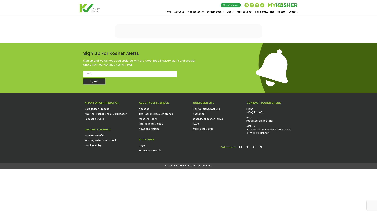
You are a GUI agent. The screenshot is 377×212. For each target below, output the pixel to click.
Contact (292, 11)
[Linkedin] (257, 5)
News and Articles (264, 11)
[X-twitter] (252, 5)
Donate (281, 11)
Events (230, 11)
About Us (179, 11)
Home (168, 11)
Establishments (215, 11)
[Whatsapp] (262, 5)
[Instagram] (260, 147)
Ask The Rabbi (244, 11)
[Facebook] (246, 5)
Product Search (195, 11)
